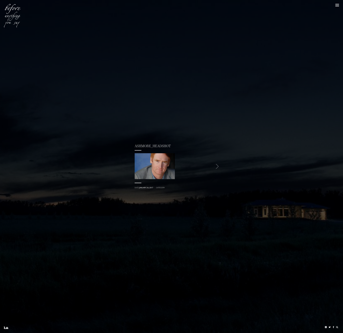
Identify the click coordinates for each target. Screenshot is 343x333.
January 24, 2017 (146, 187)
